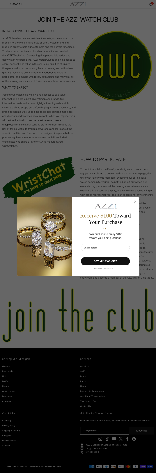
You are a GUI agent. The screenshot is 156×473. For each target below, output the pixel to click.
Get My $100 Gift (105, 261)
